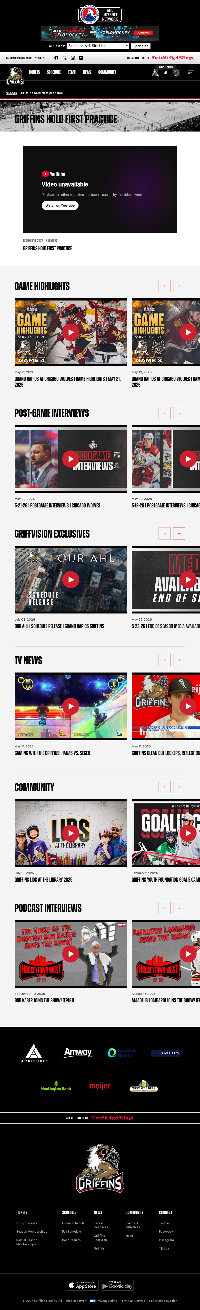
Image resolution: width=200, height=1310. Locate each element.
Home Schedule (73, 1223)
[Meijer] (100, 1086)
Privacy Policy (107, 1301)
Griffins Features (100, 1238)
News (87, 72)
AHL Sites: (57, 46)
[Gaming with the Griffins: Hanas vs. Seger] (71, 706)
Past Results (71, 1240)
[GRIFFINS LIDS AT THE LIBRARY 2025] (71, 833)
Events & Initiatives (133, 1225)
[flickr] (81, 58)
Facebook (166, 1231)
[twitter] (65, 58)
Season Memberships (31, 1231)
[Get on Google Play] (117, 1285)
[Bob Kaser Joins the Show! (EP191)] (71, 954)
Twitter (164, 1223)
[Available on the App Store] (82, 1285)
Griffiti (99, 1248)
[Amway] (78, 1053)
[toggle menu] (191, 72)
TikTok (164, 1248)
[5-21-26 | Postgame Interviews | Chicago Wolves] (71, 459)
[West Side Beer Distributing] (144, 1086)
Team (72, 72)
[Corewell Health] (122, 1053)
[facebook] (56, 58)
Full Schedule (71, 1231)
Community (107, 72)
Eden (173, 1301)
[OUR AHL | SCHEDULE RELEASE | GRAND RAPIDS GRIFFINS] (71, 579)
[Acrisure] (34, 1053)
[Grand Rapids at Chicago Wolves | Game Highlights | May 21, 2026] (71, 332)
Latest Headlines (101, 1225)
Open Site (141, 46)
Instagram (166, 1240)
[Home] (15, 76)
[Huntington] (56, 1086)
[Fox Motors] (165, 1053)
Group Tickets (26, 1223)
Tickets (34, 72)
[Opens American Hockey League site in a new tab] (100, 14)
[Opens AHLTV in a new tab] (100, 33)
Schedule (54, 72)
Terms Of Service (132, 1301)
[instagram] (73, 58)
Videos (11, 93)
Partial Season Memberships (26, 1242)
